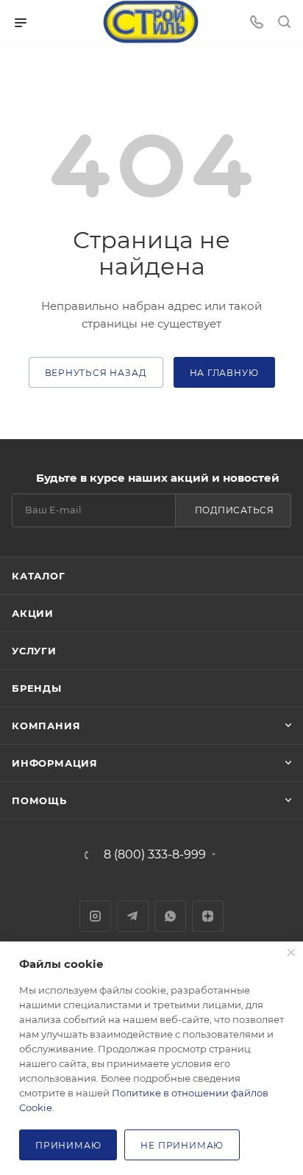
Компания (46, 725)
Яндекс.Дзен (208, 916)
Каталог (38, 576)
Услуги (34, 651)
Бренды (37, 688)
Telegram (133, 916)
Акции (33, 613)
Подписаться (234, 510)
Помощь (39, 800)
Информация (55, 763)
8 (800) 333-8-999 (155, 855)
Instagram (95, 916)
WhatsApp (170, 916)
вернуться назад (96, 372)
